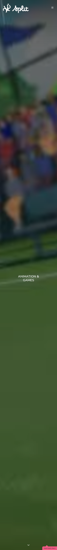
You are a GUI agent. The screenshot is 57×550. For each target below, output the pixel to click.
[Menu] (52, 8)
